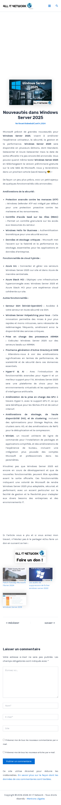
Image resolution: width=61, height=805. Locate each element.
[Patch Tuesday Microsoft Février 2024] (14, 574)
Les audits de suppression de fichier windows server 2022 (39, 585)
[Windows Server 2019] (14, 599)
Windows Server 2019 (12, 607)
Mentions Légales (36, 798)
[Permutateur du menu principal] (49, 6)
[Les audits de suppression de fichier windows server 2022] (40, 574)
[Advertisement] (30, 46)
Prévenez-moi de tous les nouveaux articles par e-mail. (30, 752)
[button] (57, 6)
